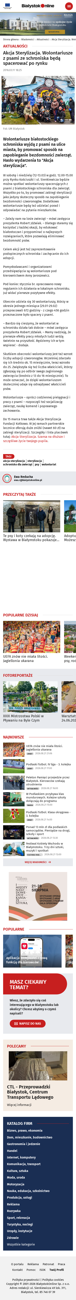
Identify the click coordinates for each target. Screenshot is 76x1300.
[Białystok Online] (38, 6)
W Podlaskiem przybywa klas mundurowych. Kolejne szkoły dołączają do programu (46, 797)
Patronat (48, 1264)
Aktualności (43, 39)
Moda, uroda (16, 1177)
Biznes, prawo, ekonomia (24, 1130)
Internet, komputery (21, 1157)
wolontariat (49, 464)
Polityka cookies (53, 1280)
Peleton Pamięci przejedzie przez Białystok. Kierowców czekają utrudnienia (48, 781)
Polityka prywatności (26, 1280)
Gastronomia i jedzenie (23, 1144)
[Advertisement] (38, 577)
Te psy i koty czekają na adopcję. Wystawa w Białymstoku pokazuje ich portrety (30, 538)
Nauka (30, 805)
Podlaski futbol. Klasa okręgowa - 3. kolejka (48, 813)
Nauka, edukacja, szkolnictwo (28, 1191)
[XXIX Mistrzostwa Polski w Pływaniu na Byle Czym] (30, 697)
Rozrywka (14, 1211)
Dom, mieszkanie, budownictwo (29, 1137)
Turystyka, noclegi (20, 1224)
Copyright (12, 1284)
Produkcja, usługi (19, 1197)
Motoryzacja (15, 1184)
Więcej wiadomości (36, 862)
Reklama (13, 1204)
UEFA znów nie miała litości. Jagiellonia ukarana (25, 659)
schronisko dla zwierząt (17, 464)
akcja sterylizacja (14, 461)
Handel (12, 1151)
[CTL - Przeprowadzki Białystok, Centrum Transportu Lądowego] (38, 1065)
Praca (61, 1264)
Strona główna (11, 39)
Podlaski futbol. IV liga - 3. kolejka (48, 764)
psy (37, 464)
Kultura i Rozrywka (35, 855)
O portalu (17, 1264)
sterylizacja (34, 461)
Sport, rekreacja (18, 1218)
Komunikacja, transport (24, 1164)
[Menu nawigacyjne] (69, 6)
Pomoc (31, 1270)
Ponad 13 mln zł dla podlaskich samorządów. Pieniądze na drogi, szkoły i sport (48, 830)
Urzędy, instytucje (19, 1231)
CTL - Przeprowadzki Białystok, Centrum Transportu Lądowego (30, 1092)
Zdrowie (13, 1238)
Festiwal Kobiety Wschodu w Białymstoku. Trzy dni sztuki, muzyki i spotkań (45, 847)
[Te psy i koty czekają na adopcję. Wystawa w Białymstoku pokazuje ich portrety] (31, 516)
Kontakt (17, 1270)
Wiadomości (27, 39)
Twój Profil (56, 1270)
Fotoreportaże (18, 675)
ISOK (43, 1270)
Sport (30, 754)
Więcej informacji (19, 1105)
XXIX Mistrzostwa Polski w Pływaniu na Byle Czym (23, 718)
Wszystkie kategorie (21, 1244)
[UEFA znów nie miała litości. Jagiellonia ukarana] (31, 637)
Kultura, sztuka (17, 1171)
